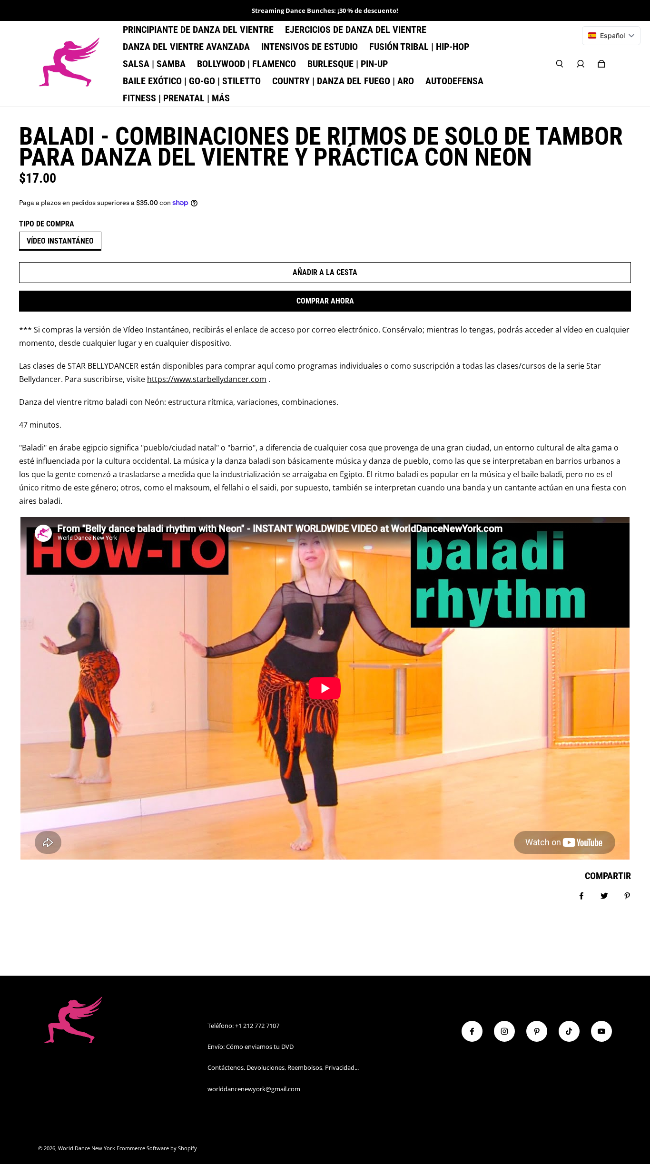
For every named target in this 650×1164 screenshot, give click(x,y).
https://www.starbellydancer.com (206, 379)
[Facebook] (472, 1031)
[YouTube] (601, 1031)
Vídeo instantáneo (60, 240)
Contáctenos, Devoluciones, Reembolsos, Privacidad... (283, 1067)
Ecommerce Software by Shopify (157, 1148)
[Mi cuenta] (580, 63)
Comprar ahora (325, 300)
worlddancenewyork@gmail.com (253, 1089)
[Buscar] (559, 63)
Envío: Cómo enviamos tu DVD (250, 1046)
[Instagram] (504, 1031)
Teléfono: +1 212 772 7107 (243, 1025)
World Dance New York (86, 1148)
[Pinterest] (536, 1031)
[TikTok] (569, 1031)
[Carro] (601, 63)
